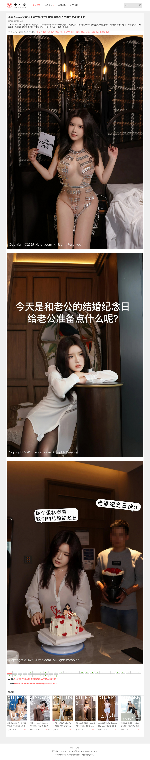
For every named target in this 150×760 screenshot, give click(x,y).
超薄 (73, 32)
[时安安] (40, 710)
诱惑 (57, 32)
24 (128, 672)
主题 (44, 32)
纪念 (48, 32)
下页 (56, 676)
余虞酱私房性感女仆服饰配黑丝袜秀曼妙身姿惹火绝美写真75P (35, 684)
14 (76, 672)
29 (20, 676)
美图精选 (62, 5)
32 (35, 676)
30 (25, 676)
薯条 (97, 32)
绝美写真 (67, 32)
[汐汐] (85, 710)
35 (51, 676)
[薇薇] (108, 710)
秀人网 (16, 21)
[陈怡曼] (62, 710)
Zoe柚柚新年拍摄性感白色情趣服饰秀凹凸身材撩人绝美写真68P (36, 679)
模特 (52, 32)
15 (82, 672)
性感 (107, 32)
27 (9, 676)
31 (30, 676)
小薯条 (37, 32)
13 (71, 672)
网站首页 (36, 5)
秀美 (83, 32)
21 (113, 672)
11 (61, 672)
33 (40, 676)
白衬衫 (77, 32)
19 (102, 672)
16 (87, 672)
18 (97, 672)
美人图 (10, 21)
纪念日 (88, 32)
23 (123, 672)
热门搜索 (74, 5)
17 (92, 672)
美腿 (93, 32)
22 (118, 672)
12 (66, 672)
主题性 (102, 32)
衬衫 (61, 32)
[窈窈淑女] (131, 710)
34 (46, 676)
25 (133, 672)
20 (107, 672)
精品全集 (48, 5)
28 (15, 676)
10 (56, 672)
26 (138, 672)
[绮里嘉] (17, 710)
